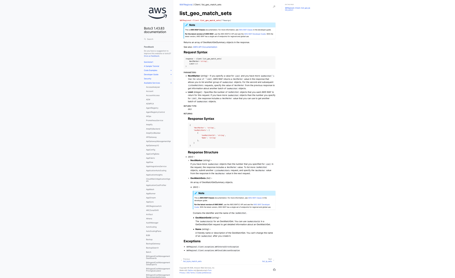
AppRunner (151, 193)
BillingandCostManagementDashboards (158, 257)
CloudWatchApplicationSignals (158, 180)
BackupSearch (152, 248)
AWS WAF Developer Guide (255, 34)
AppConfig (150, 150)
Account (149, 91)
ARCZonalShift (152, 210)
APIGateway (151, 137)
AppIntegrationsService (156, 166)
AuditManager (152, 223)
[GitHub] (274, 270)
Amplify (149, 124)
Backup (149, 239)
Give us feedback (151, 56)
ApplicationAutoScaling (156, 170)
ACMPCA (150, 104)
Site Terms (191, 273)
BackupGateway (153, 244)
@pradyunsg (201, 270)
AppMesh (150, 189)
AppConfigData (152, 154)
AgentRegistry (152, 108)
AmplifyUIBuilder (153, 133)
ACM (148, 99)
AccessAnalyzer (153, 87)
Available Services (152, 83)
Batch (148, 252)
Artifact (149, 214)
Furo (210, 270)
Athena (149, 218)
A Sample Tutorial (151, 66)
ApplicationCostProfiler (156, 185)
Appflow (149, 162)
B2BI (148, 235)
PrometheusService (154, 120)
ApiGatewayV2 (152, 145)
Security (147, 79)
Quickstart (148, 62)
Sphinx (190, 270)
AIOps (148, 116)
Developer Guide (151, 74)
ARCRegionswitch (154, 206)
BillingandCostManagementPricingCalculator (158, 270)
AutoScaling (151, 227)
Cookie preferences (203, 273)
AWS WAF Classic (246, 30)
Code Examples (150, 70)
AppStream (151, 198)
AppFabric (150, 158)
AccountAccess (153, 95)
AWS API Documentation (205, 47)
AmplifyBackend (153, 129)
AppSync (150, 202)
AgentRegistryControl (155, 112)
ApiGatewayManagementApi (158, 141)
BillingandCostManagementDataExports (158, 263)
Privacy (182, 273)
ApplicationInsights (154, 175)
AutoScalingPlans (153, 231)
